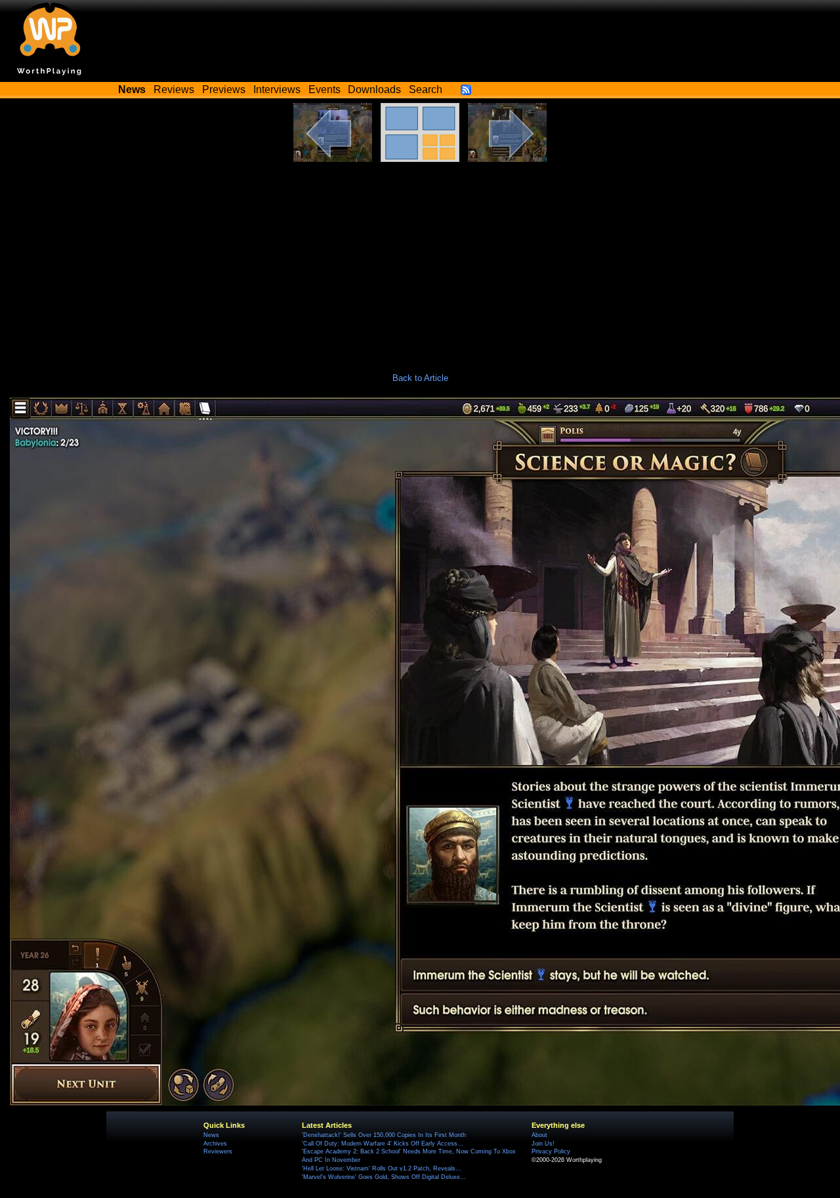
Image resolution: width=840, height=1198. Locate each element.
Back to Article (420, 378)
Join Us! (543, 1143)
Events (324, 89)
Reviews (174, 89)
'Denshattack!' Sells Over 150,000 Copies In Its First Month (384, 1135)
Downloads (374, 89)
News (211, 1135)
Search (425, 89)
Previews (223, 89)
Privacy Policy (551, 1151)
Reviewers (217, 1151)
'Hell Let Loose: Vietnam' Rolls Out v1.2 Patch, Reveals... (381, 1168)
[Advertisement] (420, 260)
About (539, 1135)
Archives (215, 1143)
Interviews (277, 89)
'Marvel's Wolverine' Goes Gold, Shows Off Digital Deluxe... (384, 1177)
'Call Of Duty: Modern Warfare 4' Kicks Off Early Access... (382, 1143)
